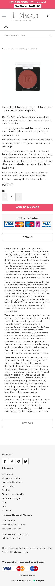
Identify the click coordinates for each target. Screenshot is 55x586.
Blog (4, 502)
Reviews (27, 423)
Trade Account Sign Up (13, 494)
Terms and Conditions (12, 482)
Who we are (7, 474)
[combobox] (27, 35)
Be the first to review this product (20, 111)
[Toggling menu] (4, 16)
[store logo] (24, 16)
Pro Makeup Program (12, 498)
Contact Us (7, 511)
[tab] (27, 237)
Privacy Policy (8, 486)
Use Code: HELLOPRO (27, 6)
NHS (4, 507)
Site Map (6, 490)
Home (4, 49)
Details (27, 237)
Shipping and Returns (12, 478)
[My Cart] (49, 16)
